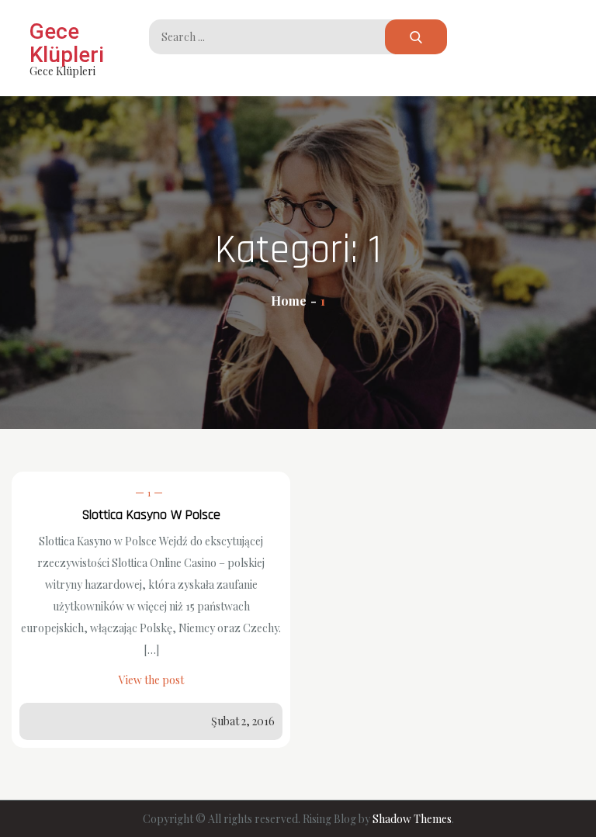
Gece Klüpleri (66, 43)
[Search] (416, 36)
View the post (151, 680)
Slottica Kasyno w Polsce (151, 515)
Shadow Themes (412, 818)
